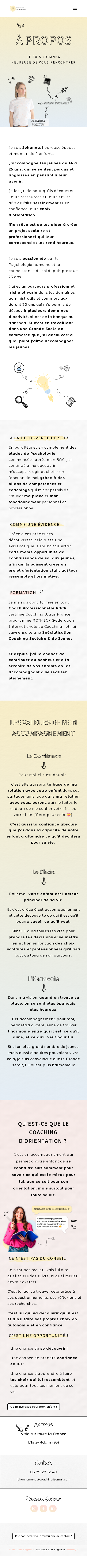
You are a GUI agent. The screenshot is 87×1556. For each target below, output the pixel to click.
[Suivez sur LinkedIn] (53, 1508)
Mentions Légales (21, 1549)
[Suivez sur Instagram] (34, 1508)
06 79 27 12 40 (43, 1472)
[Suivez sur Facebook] (43, 1508)
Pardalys (71, 1549)
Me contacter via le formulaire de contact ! (43, 1536)
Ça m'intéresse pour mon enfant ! (33, 1406)
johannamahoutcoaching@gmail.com (43, 1479)
